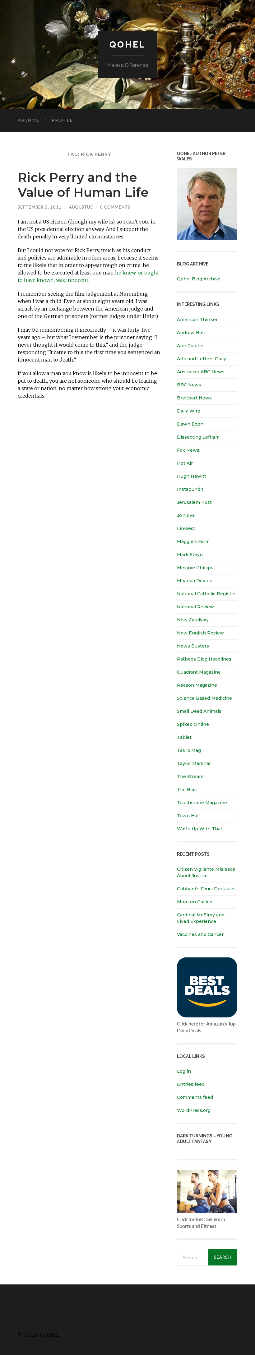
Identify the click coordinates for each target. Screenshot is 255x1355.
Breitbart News (194, 398)
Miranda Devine (194, 580)
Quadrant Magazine (199, 672)
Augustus (81, 207)
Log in (184, 1071)
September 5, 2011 (40, 207)
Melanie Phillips (195, 567)
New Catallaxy (193, 620)
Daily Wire (188, 411)
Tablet (184, 737)
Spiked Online (193, 724)
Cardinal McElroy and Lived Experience (201, 918)
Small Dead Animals (199, 711)
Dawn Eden (190, 424)
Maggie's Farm (193, 541)
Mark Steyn (190, 554)
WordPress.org (194, 1110)
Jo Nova (186, 515)
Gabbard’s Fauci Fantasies (206, 889)
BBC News (189, 385)
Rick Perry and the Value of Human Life (83, 185)
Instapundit (190, 489)
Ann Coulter (190, 345)
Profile (62, 120)
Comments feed (195, 1097)
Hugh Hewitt (191, 476)
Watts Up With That (199, 829)
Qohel (127, 44)
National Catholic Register (206, 594)
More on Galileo (194, 902)
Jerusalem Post (194, 502)
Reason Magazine (197, 685)
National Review (195, 607)
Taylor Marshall (194, 763)
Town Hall (188, 815)
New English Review (200, 633)
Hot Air (185, 463)
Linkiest (186, 528)
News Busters (193, 646)
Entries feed (191, 1084)
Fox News (188, 450)
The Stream (190, 776)
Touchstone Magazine (202, 802)
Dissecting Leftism (198, 437)
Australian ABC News (201, 372)
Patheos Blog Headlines (204, 659)
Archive (28, 120)
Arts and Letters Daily (201, 359)
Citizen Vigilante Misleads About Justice (206, 872)
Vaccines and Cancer (200, 934)
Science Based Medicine (204, 698)
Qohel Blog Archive (198, 279)
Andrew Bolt (191, 332)
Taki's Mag (189, 750)
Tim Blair (187, 789)
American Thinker (197, 319)
